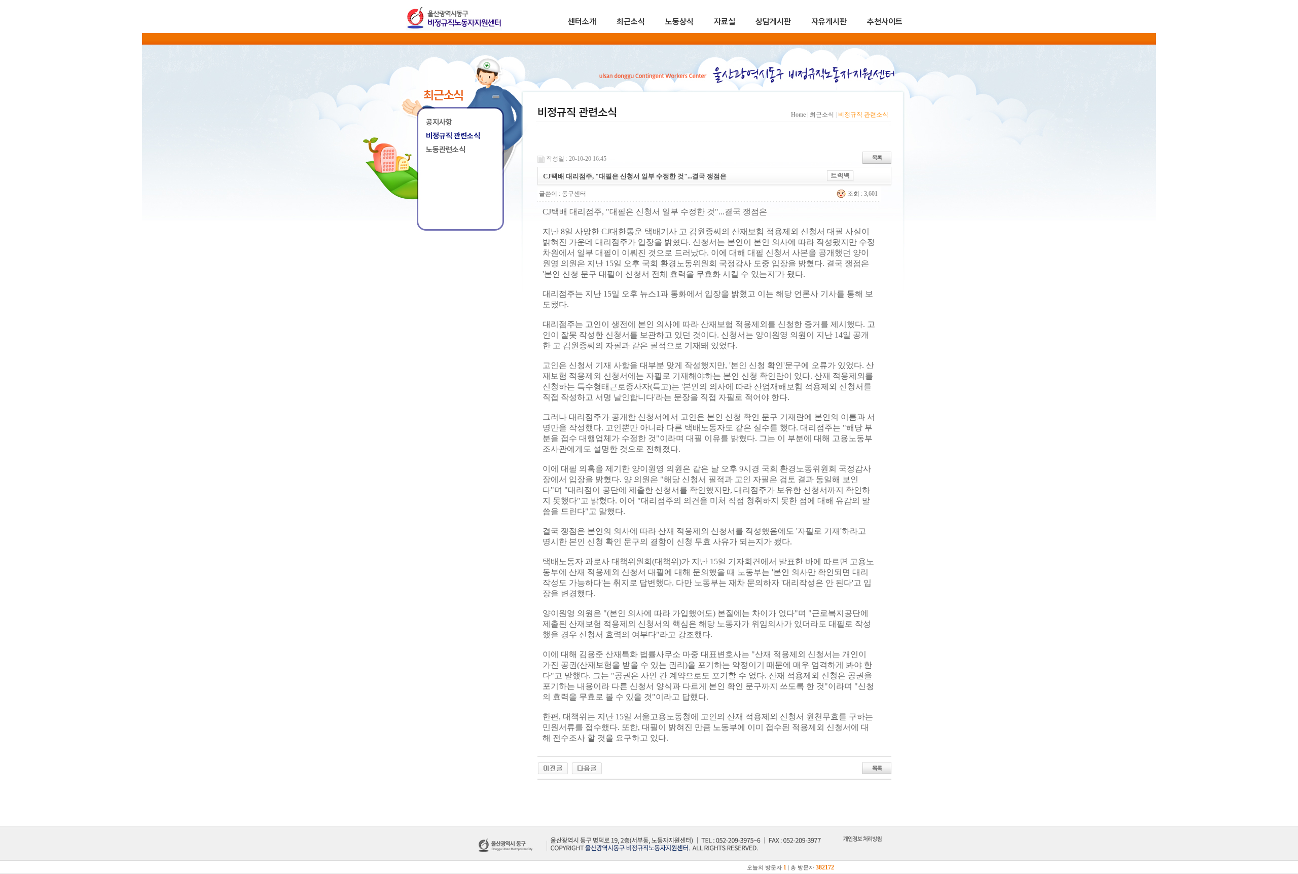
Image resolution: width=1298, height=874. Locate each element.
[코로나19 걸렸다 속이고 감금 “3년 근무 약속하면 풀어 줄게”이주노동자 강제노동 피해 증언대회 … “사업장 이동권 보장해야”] (586, 767)
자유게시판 (829, 21)
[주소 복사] (840, 174)
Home (798, 114)
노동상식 (679, 21)
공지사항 (439, 122)
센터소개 (582, 21)
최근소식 (631, 21)
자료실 (724, 21)
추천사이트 (885, 21)
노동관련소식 (445, 149)
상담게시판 (773, 21)
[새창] (862, 850)
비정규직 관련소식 (453, 135)
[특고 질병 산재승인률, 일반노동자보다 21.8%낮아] (552, 767)
